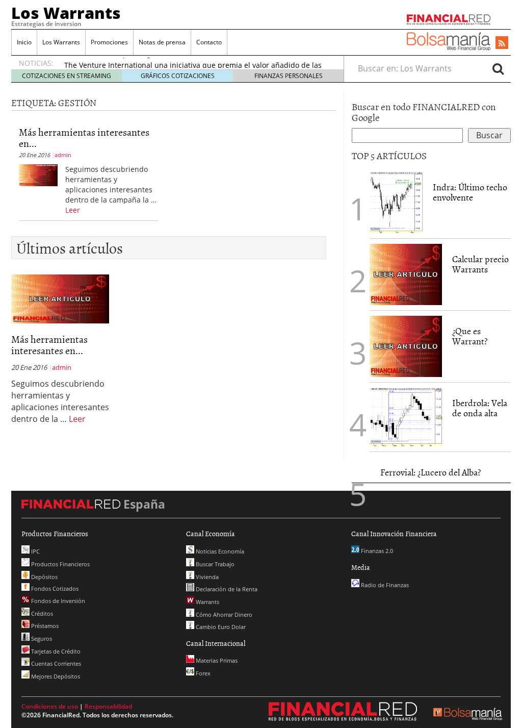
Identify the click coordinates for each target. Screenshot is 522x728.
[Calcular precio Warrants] (406, 274)
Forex (202, 673)
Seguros (41, 638)
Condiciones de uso (49, 706)
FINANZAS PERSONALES (288, 75)
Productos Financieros (60, 564)
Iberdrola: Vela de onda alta (479, 408)
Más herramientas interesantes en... (84, 137)
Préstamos (44, 626)
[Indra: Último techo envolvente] (396, 202)
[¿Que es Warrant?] (406, 346)
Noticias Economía (219, 551)
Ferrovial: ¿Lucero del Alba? (430, 472)
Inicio (24, 42)
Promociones (109, 42)
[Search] (498, 68)
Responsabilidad (108, 706)
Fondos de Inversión (57, 601)
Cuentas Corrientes (55, 663)
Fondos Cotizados (54, 588)
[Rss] (502, 43)
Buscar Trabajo (214, 564)
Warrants (206, 602)
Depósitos (44, 577)
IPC (35, 551)
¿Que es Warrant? (469, 336)
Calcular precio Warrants (480, 264)
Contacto (209, 42)
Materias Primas (216, 660)
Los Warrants (66, 12)
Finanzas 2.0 (376, 551)
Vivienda (206, 577)
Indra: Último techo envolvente (470, 192)
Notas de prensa (162, 42)
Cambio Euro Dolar (220, 627)
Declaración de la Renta (225, 589)
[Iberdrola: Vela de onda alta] (406, 416)
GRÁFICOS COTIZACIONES (178, 75)
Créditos (41, 613)
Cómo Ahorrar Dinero (223, 614)
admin (63, 155)
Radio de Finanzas (384, 585)
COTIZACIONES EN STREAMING (66, 75)
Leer (72, 210)
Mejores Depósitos (55, 676)
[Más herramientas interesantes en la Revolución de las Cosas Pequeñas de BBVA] (38, 174)
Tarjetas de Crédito (55, 651)
